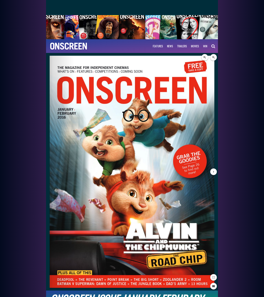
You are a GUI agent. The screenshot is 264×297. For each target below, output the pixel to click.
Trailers (182, 46)
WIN (205, 46)
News (170, 46)
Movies (195, 46)
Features (158, 46)
